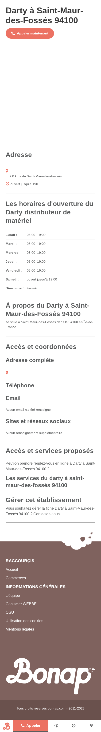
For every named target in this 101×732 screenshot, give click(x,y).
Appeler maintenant (32, 33)
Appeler (33, 726)
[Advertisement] (50, 94)
